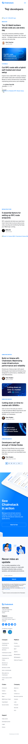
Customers (17, 646)
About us (16, 688)
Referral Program (18, 660)
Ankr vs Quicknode (6, 670)
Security (16, 707)
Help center (5, 719)
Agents (16, 651)
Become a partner (18, 696)
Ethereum (4, 688)
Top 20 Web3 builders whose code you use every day (13, 27)
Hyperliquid (5, 702)
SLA (15, 710)
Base (3, 696)
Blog (15, 691)
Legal (3, 724)
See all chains (5, 705)
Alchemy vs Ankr (6, 667)
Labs (15, 702)
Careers (16, 699)
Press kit (16, 705)
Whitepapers (17, 657)
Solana (3, 691)
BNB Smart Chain (6, 699)
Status (3, 727)
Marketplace (17, 654)
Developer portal (6, 721)
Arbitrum (4, 693)
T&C (24, 588)
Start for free (14, 525)
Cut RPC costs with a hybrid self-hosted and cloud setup (14, 70)
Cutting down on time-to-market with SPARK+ (13, 404)
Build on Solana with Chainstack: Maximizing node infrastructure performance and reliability (13, 362)
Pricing (15, 643)
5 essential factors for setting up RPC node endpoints (11, 215)
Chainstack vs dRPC (7, 655)
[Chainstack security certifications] (4, 634)
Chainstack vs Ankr (6, 652)
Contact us (16, 693)
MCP (15, 649)
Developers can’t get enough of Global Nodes (12, 443)
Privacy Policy (7, 589)
